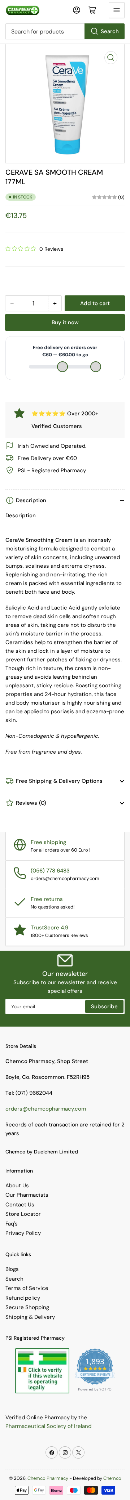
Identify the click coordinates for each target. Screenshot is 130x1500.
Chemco (112, 1478)
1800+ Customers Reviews (59, 935)
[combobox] (65, 31)
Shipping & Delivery (30, 1317)
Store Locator (23, 1214)
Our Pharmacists (26, 1194)
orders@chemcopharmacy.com (45, 1108)
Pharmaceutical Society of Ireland (48, 1426)
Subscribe (104, 1006)
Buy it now (65, 322)
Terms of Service (26, 1288)
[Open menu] (117, 10)
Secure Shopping (27, 1307)
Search (110, 31)
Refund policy (22, 1298)
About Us (17, 1185)
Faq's (11, 1223)
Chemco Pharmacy (47, 1478)
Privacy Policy (23, 1233)
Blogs (12, 1269)
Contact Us (19, 1204)
